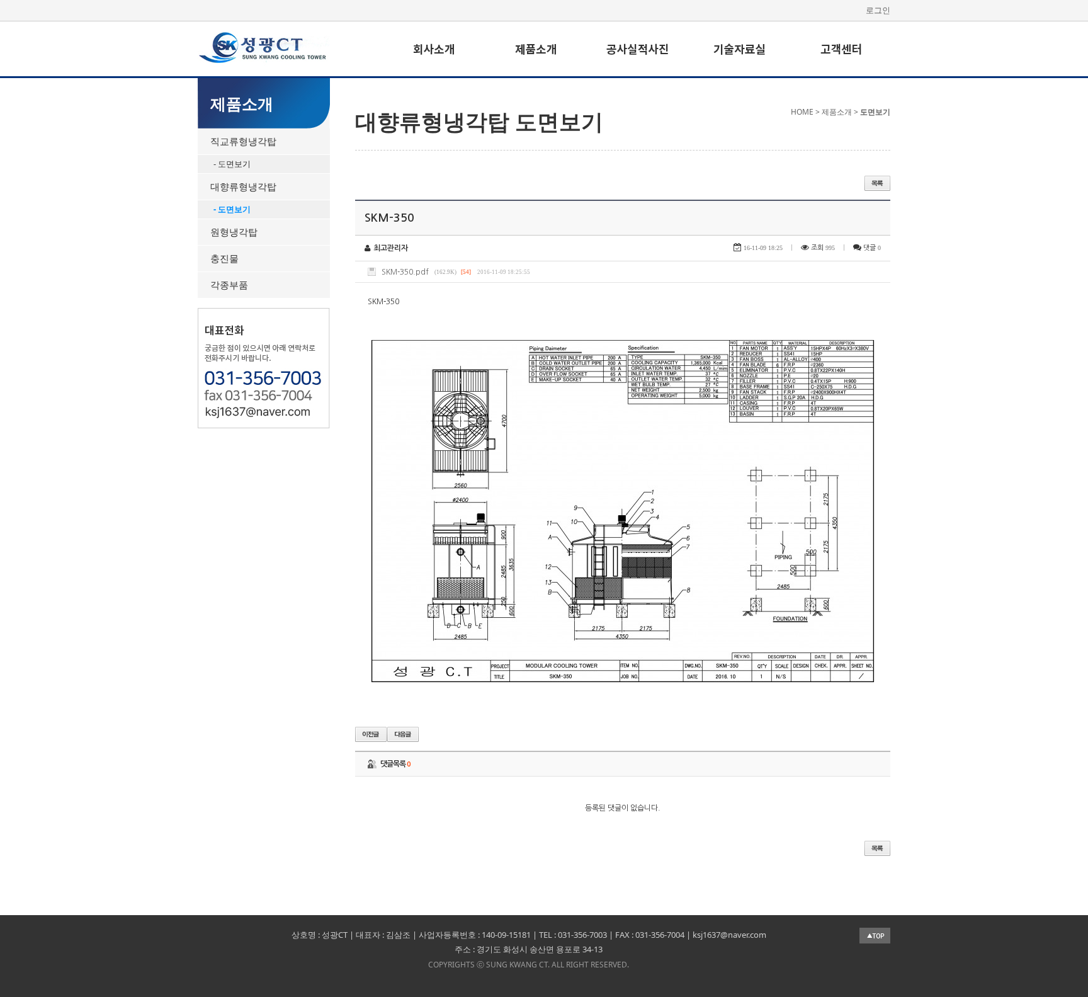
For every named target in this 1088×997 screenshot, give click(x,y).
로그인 (878, 10)
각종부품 (229, 284)
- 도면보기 (232, 163)
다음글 (403, 734)
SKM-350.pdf (405, 272)
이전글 (371, 734)
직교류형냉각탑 (243, 141)
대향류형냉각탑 (243, 186)
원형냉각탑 (234, 231)
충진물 (224, 258)
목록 (877, 183)
